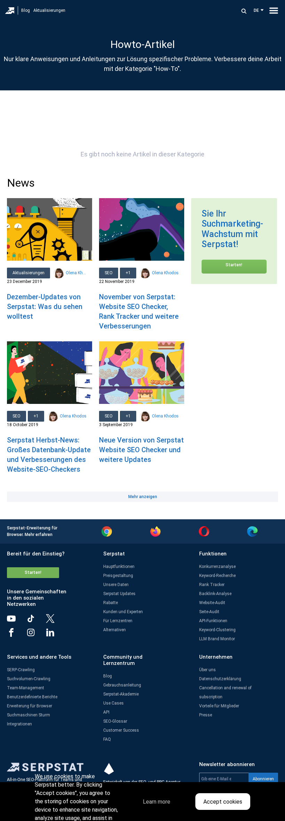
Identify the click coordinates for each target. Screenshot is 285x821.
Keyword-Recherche (217, 575)
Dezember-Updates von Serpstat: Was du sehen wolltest (44, 306)
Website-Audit (212, 602)
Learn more (156, 801)
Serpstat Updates (119, 593)
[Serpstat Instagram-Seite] (36, 635)
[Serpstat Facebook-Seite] (16, 635)
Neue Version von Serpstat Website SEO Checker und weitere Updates (141, 450)
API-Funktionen (213, 620)
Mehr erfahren (38, 534)
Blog (25, 10)
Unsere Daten (116, 584)
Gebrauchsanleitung (122, 685)
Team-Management (25, 687)
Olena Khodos (76, 272)
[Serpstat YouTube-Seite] (16, 621)
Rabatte (110, 602)
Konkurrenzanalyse (217, 566)
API (106, 712)
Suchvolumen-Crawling (28, 678)
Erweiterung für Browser (29, 706)
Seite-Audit (209, 611)
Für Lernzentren (117, 620)
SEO (109, 272)
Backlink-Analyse (215, 593)
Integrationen (19, 724)
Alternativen (114, 629)
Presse (205, 715)
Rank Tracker (212, 584)
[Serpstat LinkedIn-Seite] (55, 635)
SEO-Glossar (115, 721)
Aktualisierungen (49, 10)
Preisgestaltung (118, 575)
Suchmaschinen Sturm (28, 715)
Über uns (207, 669)
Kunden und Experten (123, 611)
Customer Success (121, 730)
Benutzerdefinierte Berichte (32, 696)
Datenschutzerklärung (220, 678)
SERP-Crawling (21, 669)
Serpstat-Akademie (121, 694)
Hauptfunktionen (119, 566)
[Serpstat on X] (55, 621)
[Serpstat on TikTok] (36, 621)
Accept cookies (222, 801)
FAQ (107, 739)
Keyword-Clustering (217, 629)
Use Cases (113, 703)
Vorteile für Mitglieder (219, 706)
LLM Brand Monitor (217, 638)
